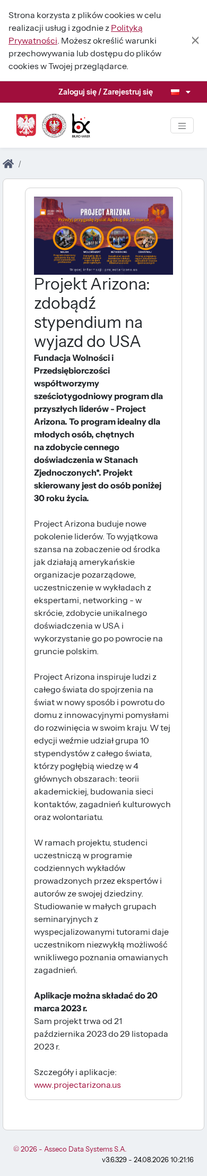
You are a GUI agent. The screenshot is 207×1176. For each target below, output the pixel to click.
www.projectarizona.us (77, 1084)
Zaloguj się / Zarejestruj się (105, 92)
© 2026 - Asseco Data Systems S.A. (69, 1149)
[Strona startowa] (8, 164)
